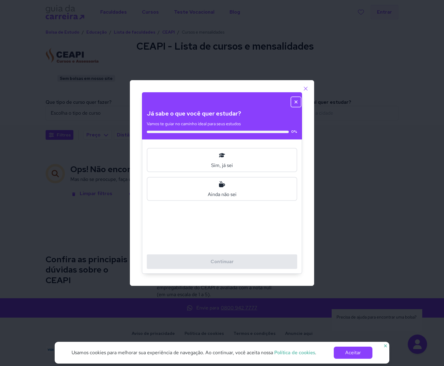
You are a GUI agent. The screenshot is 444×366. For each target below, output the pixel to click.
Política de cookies (294, 352)
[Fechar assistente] (296, 102)
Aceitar (353, 352)
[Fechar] (305, 88)
